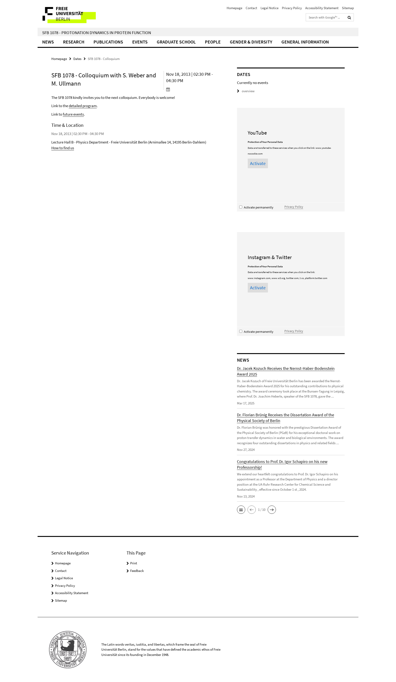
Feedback (137, 570)
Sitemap (348, 8)
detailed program (83, 105)
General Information (305, 42)
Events (140, 42)
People (213, 42)
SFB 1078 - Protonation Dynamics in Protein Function (96, 32)
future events (73, 114)
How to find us (62, 147)
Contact (251, 8)
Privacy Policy (292, 8)
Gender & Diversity (251, 42)
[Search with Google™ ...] (349, 17)
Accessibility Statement (321, 8)
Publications (108, 42)
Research (73, 42)
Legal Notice (269, 8)
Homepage (234, 8)
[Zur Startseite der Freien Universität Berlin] (76, 14)
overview (248, 91)
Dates (77, 59)
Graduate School (176, 42)
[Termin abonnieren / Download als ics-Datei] (193, 89)
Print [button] (133, 563)
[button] (241, 509)
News (48, 42)
